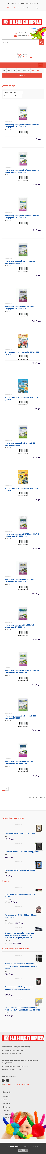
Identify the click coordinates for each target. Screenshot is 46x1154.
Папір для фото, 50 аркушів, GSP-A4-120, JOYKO (22, 353)
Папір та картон (23, 70)
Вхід (29, 8)
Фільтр (22, 75)
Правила (6, 1096)
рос (39, 7)
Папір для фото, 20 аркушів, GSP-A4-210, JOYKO (22, 398)
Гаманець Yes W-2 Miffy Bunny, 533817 (20, 833)
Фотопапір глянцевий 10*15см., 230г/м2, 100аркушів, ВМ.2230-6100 (22, 671)
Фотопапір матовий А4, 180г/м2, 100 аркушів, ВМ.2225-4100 (20, 717)
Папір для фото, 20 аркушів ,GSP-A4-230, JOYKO (22, 489)
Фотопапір (35, 70)
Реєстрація (21, 8)
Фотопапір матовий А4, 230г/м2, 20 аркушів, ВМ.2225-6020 (20, 444)
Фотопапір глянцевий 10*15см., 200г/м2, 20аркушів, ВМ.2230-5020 (22, 216)
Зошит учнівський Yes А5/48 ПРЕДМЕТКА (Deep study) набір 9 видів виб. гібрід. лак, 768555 (22, 966)
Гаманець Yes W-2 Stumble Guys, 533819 (20, 870)
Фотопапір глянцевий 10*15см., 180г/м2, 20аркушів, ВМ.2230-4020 (22, 125)
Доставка (21, 3)
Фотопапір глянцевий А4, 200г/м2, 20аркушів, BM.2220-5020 (19, 580)
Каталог (11, 70)
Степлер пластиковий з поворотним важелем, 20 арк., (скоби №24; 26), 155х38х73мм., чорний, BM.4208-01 (20, 935)
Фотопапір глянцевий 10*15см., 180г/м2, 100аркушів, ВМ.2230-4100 (22, 535)
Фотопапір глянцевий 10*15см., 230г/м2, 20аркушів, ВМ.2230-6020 (22, 171)
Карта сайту (7, 1118)
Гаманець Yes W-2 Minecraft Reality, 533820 (22, 852)
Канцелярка (14, 1146)
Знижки (13, 3)
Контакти (28, 3)
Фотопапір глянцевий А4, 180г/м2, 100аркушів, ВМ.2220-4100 (19, 762)
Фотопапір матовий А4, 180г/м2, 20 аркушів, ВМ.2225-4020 (20, 262)
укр (36, 7)
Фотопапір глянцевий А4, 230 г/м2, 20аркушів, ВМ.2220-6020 (19, 626)
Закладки (6, 1110)
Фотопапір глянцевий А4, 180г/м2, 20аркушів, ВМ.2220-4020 (19, 307)
